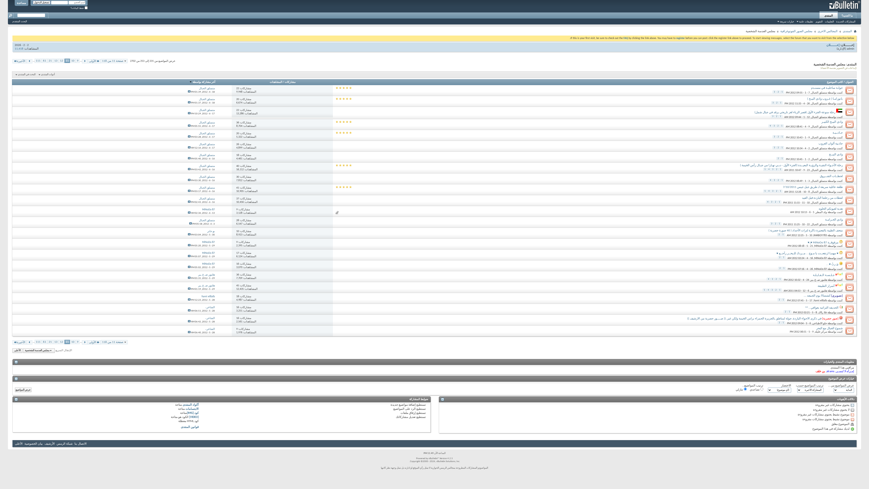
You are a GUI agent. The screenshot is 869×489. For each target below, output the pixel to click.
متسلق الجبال (819, 92)
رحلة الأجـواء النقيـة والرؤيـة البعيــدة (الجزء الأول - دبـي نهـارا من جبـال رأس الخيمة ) (791, 165)
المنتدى (828, 15)
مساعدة (21, 3)
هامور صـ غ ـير (818, 280)
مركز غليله (821, 332)
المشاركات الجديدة (845, 21)
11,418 (19, 48)
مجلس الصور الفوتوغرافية (796, 31)
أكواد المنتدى (191, 404)
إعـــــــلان (833, 45)
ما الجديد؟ (847, 15)
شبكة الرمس (65, 443)
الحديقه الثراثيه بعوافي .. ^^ (821, 307)
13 (55, 60)
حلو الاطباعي (819, 323)
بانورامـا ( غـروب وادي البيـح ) (825, 98)
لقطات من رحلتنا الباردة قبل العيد (822, 198)
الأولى (92, 61)
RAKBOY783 (820, 235)
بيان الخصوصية (33, 443)
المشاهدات (276, 82)
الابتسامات (192, 409)
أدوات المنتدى (48, 74)
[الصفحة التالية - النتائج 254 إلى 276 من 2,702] (29, 61)
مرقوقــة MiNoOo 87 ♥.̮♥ (823, 242)
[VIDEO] (194, 417)
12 (61, 60)
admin (850, 48)
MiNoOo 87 (820, 246)
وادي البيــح (836, 154)
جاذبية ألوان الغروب (831, 143)
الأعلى (17, 350)
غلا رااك (822, 312)
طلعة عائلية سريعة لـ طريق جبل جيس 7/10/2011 (813, 187)
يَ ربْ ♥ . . (832, 264)
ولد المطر (821, 212)
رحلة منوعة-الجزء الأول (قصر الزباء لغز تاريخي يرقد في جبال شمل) (794, 112)
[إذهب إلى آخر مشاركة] (189, 92)
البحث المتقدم (19, 21)
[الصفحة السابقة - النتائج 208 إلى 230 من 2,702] (85, 61)
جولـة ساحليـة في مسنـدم (827, 87)
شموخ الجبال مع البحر (829, 328)
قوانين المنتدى (190, 427)
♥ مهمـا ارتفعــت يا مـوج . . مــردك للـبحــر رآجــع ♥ (807, 253)
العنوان (849, 82)
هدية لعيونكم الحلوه (831, 208)
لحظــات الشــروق (831, 176)
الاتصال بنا (80, 443)
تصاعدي (755, 389)
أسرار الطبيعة (826, 286)
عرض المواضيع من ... (841, 385)
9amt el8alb (820, 300)
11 (67, 60)
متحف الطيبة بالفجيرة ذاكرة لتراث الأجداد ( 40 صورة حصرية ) (806, 230)
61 (44, 60)
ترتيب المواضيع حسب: (810, 385)
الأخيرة (21, 61)
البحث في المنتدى (27, 74)
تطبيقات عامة (806, 21)
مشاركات (290, 82)
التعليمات (829, 21)
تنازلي (740, 389)
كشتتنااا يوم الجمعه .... (817, 295)
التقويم (819, 21)
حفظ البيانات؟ (78, 8)
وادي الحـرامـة (834, 219)
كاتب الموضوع (835, 82)
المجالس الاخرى (828, 31)
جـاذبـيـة (838, 132)
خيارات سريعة (787, 21)
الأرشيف (50, 443)
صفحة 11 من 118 (112, 61)
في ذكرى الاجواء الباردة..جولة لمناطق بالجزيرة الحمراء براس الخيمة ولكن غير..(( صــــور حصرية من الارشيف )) (754, 318)
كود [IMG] (193, 413)
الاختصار (786, 385)
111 (38, 60)
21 (50, 60)
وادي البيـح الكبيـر (832, 121)
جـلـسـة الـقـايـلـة (824, 275)
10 (72, 60)
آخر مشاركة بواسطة (204, 82)
